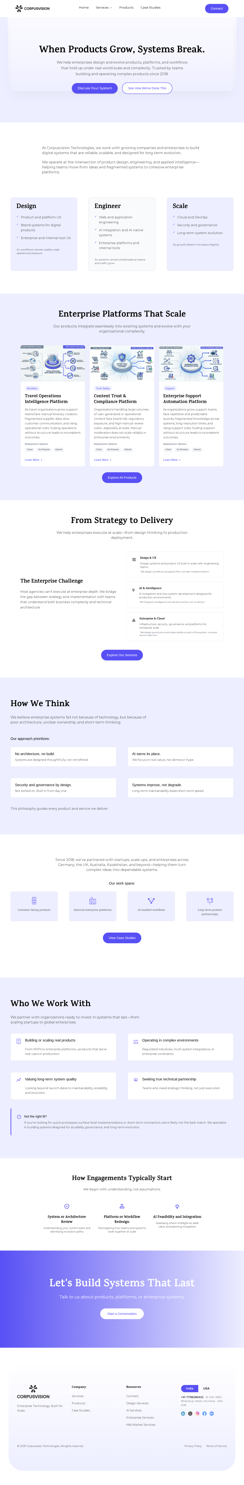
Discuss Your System (95, 88)
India (189, 1388)
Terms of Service (216, 1446)
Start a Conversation (122, 1314)
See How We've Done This (147, 88)
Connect (217, 8)
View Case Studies (122, 938)
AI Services (133, 1410)
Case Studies (151, 7)
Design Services (137, 1403)
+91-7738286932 (192, 1397)
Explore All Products (122, 477)
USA (206, 1388)
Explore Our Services (122, 655)
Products (126, 7)
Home (84, 7)
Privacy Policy (193, 1446)
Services (102, 7)
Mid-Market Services (140, 1424)
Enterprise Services (140, 1417)
